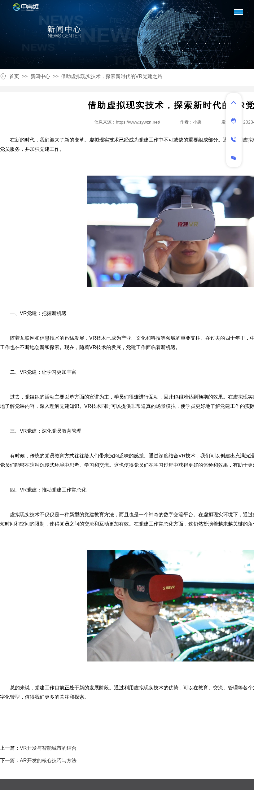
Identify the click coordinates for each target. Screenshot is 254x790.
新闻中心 (40, 76)
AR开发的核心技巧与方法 (48, 760)
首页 (14, 76)
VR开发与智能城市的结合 (48, 748)
